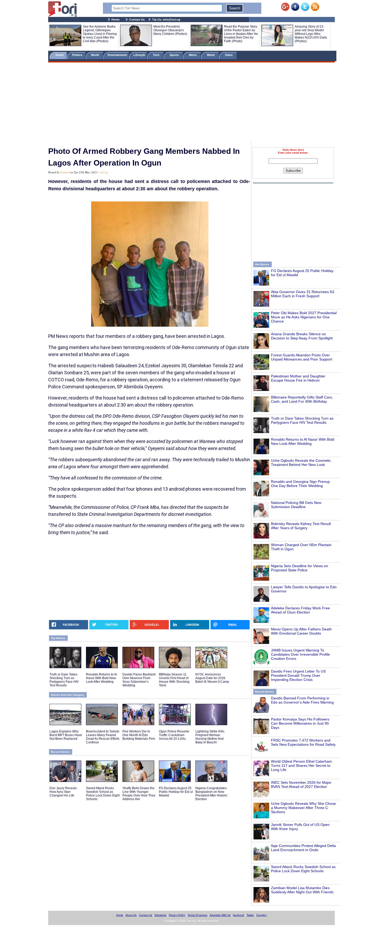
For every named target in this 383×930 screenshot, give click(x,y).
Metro (193, 54)
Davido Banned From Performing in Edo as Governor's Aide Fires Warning (302, 700)
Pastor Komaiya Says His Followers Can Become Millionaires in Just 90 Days (300, 723)
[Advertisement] (191, 102)
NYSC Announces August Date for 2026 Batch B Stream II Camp (212, 678)
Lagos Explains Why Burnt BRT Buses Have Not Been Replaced (66, 735)
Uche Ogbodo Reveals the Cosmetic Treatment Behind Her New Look (301, 462)
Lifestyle (139, 54)
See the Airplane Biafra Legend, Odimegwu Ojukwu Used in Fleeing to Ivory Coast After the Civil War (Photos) (100, 34)
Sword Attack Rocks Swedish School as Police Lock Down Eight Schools (303, 869)
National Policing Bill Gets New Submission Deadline (296, 505)
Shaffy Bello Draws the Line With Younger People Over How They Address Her (138, 793)
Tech (156, 54)
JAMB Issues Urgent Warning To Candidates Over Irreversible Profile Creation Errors (300, 654)
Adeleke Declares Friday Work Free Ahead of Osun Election (300, 610)
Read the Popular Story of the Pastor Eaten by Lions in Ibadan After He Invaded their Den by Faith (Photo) (241, 34)
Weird (211, 54)
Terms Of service (197, 915)
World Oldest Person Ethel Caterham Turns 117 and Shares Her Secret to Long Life (301, 765)
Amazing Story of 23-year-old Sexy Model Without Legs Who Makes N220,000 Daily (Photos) (311, 34)
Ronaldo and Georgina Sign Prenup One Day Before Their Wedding (300, 483)
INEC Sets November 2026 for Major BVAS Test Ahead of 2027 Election (301, 784)
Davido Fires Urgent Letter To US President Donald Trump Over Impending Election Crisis (298, 675)
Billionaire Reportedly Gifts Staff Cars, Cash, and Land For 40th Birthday (302, 399)
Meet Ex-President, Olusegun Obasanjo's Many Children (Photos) (170, 30)
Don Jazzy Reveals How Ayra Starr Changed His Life (63, 791)
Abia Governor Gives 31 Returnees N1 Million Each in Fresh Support (303, 294)
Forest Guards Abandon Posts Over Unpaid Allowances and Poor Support (301, 357)
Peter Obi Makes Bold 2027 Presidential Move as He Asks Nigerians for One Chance (304, 317)
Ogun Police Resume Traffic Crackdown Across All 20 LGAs (174, 735)
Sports (174, 54)
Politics (77, 54)
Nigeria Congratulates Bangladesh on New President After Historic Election (211, 793)
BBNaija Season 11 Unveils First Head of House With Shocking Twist (174, 680)
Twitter (250, 915)
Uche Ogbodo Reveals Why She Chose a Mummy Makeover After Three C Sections (303, 807)
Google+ (261, 915)
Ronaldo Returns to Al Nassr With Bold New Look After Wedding (302, 441)
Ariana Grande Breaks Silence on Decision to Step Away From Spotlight (302, 336)
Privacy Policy (177, 915)
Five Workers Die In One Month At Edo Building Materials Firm (138, 735)
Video (229, 54)
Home (116, 19)
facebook (238, 915)
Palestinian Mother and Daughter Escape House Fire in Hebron (298, 378)
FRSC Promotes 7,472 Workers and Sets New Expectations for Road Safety (303, 742)
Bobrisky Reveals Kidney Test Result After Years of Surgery (301, 526)
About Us (131, 915)
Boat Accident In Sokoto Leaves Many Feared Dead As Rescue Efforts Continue (102, 737)
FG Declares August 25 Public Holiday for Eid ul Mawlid (176, 791)
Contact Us (137, 19)
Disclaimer (160, 915)
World (96, 54)
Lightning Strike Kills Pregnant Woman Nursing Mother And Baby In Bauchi (209, 737)
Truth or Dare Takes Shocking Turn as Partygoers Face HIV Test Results (302, 420)
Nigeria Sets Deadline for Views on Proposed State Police (299, 568)
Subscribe (293, 171)
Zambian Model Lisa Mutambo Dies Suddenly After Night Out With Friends (302, 890)
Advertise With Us (220, 915)
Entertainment (117, 54)
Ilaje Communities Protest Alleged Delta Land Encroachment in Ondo (303, 848)
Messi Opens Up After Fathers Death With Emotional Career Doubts (301, 631)
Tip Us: (166, 19)
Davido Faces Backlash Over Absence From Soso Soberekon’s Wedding (139, 680)
